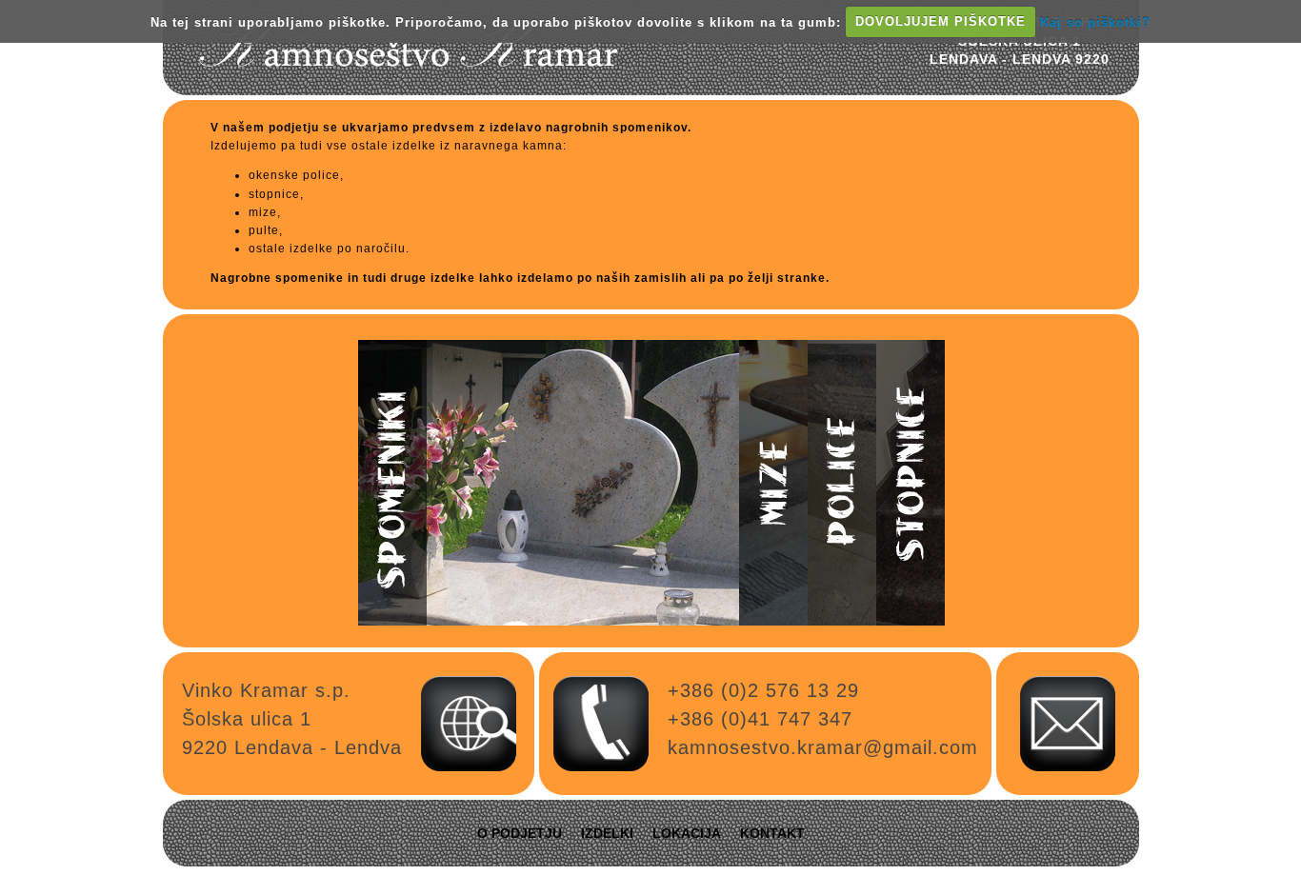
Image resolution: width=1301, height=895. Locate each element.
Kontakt (772, 833)
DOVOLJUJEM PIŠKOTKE (940, 21)
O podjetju (519, 833)
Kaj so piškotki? (1095, 21)
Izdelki (607, 833)
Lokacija (686, 833)
